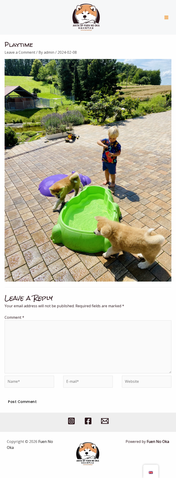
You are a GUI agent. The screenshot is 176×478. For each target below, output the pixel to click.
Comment (14, 317)
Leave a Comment (20, 52)
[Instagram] (71, 421)
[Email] (105, 421)
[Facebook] (88, 421)
